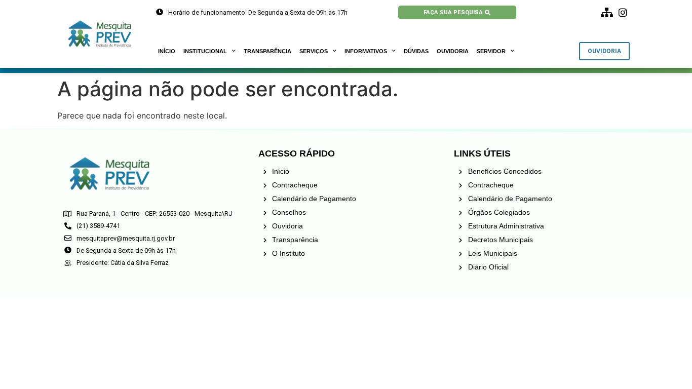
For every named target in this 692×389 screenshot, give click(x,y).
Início (166, 51)
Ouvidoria (453, 51)
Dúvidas (416, 51)
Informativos (365, 51)
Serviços (313, 51)
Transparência (267, 51)
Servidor (491, 51)
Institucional (205, 51)
